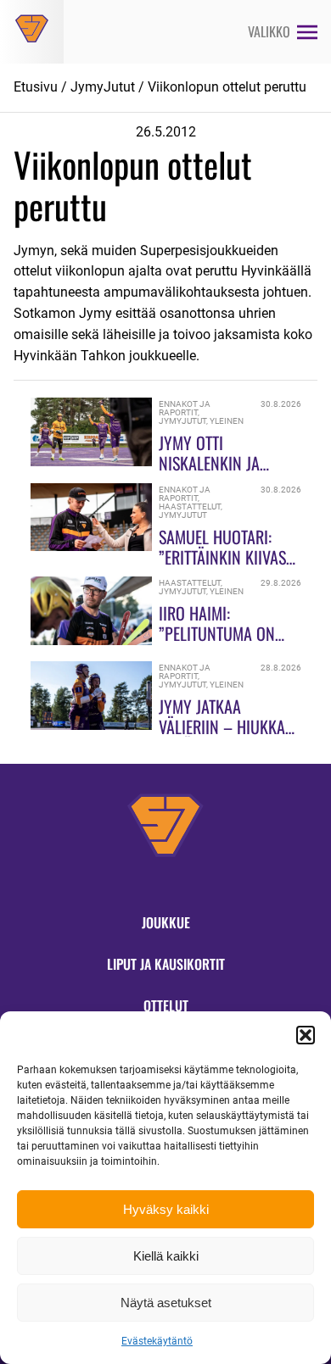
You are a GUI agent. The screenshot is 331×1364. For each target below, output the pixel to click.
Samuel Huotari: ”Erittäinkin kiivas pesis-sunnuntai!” (222, 557)
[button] (305, 1035)
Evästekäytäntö (157, 1341)
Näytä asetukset (166, 1302)
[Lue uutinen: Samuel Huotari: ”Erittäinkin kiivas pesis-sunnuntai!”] (92, 546)
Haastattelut (190, 506)
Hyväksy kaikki (166, 1209)
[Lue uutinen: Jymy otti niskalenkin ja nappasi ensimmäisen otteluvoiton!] (92, 462)
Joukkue (166, 922)
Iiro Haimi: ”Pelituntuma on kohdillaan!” (217, 633)
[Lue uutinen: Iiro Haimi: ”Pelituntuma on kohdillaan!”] (92, 640)
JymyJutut (102, 87)
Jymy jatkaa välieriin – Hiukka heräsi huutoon (222, 726)
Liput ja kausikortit (166, 964)
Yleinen (227, 421)
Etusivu (36, 87)
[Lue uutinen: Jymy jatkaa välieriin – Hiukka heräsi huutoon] (92, 725)
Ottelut (165, 1005)
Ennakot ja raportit (184, 408)
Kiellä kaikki (166, 1256)
